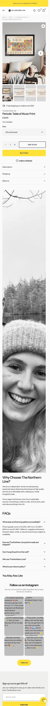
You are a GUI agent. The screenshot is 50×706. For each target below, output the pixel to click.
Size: (4, 124)
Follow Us (24, 660)
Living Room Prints (21, 17)
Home (4, 17)
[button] (3, 10)
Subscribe (24, 702)
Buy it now (24, 150)
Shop (10, 17)
